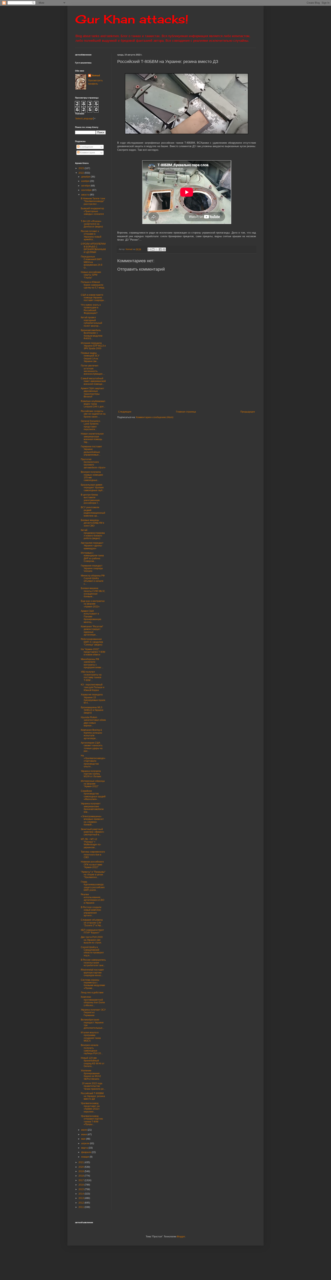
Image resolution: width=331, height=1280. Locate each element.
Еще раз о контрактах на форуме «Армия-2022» (93, 604)
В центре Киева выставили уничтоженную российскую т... (90, 498)
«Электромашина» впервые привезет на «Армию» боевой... (92, 820)
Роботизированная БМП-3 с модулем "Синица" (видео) (92, 642)
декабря (86, 176)
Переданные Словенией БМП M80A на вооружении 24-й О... (91, 262)
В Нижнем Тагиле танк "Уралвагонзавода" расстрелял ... (93, 201)
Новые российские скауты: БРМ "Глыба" (91, 275)
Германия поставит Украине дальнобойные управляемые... (91, 450)
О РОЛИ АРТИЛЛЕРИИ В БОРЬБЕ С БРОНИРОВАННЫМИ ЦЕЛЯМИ (93, 247)
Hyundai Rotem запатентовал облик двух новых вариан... (93, 721)
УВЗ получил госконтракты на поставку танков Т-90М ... (91, 676)
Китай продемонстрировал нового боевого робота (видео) (93, 534)
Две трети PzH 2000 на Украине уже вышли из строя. (92, 940)
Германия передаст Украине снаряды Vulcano (92, 568)
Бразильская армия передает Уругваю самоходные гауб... (92, 487)
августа (85, 194)
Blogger (181, 1236)
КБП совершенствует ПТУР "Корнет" (92, 931)
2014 (81, 1193)
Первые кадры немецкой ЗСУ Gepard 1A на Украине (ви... (90, 357)
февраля (86, 1152)
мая (83, 1139)
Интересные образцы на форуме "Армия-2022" (93, 784)
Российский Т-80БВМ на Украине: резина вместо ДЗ (93, 1096)
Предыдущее (247, 411)
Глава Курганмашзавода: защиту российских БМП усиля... (93, 885)
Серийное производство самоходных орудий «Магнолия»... (93, 795)
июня (84, 1134)
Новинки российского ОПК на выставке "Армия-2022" (92, 864)
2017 (81, 1180)
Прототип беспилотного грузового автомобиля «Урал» (93, 463)
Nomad (96, 75)
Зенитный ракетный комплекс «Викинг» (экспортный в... (92, 832)
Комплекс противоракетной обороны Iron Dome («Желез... (93, 1001)
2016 (81, 1184)
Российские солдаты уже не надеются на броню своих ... (93, 414)
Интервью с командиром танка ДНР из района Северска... (92, 557)
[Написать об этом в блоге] (153, 249)
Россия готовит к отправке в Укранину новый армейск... (91, 235)
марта (84, 1148)
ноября (85, 181)
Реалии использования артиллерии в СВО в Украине (92, 898)
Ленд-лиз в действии (92, 992)
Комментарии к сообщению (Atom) (154, 417)
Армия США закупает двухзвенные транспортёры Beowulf (92, 392)
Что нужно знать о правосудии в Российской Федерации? (91, 309)
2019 (81, 1171)
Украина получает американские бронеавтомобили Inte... (92, 807)
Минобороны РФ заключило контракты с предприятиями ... (92, 663)
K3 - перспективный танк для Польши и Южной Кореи (92, 687)
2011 (81, 1207)
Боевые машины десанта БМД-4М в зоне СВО (92, 523)
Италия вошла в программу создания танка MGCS (91, 1036)
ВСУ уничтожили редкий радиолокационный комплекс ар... (93, 511)
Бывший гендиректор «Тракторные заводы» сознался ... (92, 212)
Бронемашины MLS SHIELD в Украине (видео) (92, 710)
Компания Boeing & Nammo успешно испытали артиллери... (91, 734)
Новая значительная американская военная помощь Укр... (92, 437)
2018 (81, 1175)
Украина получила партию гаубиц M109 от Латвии (91, 774)
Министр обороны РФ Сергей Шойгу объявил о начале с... (93, 579)
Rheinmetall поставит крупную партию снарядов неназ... (92, 972)
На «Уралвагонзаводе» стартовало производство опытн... (93, 761)
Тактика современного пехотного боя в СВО (93, 854)
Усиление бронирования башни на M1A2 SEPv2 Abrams (91, 1074)
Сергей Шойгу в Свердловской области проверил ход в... (92, 951)
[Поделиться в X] (157, 249)
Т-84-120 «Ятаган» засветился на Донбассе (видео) (92, 224)
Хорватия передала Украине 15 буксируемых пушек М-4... (93, 698)
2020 (81, 1167)
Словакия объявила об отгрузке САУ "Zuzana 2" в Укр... (92, 923)
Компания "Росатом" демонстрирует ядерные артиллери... (92, 630)
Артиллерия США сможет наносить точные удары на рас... (91, 746)
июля (84, 1130)
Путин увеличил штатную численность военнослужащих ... (93, 369)
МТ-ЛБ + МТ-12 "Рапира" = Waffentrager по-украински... (91, 843)
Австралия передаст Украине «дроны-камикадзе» (92, 546)
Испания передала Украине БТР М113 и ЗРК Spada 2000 (93, 346)
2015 (81, 1189)
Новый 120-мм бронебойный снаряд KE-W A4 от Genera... (92, 1062)
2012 (81, 1202)
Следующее (124, 411)
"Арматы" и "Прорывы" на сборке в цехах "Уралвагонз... (93, 875)
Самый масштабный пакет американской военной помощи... (93, 381)
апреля (85, 1143)
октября (86, 185)
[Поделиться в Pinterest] (164, 249)
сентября (86, 190)
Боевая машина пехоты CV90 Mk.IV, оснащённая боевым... (93, 592)
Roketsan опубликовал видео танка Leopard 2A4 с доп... (93, 404)
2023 (81, 168)
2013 (81, 1198)
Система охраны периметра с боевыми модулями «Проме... (93, 984)
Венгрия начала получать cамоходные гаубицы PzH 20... (92, 1049)
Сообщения (86, 147)
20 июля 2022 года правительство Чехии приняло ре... (93, 1086)
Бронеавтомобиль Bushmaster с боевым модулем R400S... (91, 334)
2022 (81, 173)
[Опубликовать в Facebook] (160, 249)
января (85, 1156)
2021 (81, 1162)
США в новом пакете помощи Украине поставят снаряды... (93, 298)
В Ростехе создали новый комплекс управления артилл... (91, 911)
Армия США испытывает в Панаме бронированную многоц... (91, 616)
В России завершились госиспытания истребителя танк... (93, 963)
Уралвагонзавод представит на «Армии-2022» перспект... (90, 1107)
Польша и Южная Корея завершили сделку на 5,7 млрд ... (92, 286)
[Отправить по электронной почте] (149, 249)
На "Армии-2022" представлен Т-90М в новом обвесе (93, 652)
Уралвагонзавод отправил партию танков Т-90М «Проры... (92, 1120)
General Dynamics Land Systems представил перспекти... (90, 425)
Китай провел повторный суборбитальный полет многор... (91, 321)
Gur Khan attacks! (131, 19)
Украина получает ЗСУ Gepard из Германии (93, 1012)
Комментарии (87, 152)
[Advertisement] (210, 382)
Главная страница (186, 411)
